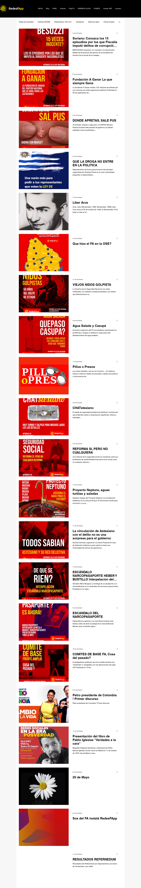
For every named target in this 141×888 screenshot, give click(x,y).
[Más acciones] (118, 33)
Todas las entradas (26, 22)
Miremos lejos (93, 22)
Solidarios (80, 22)
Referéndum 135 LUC (63, 22)
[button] (119, 22)
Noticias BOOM (44, 22)
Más (105, 22)
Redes (13, 8)
